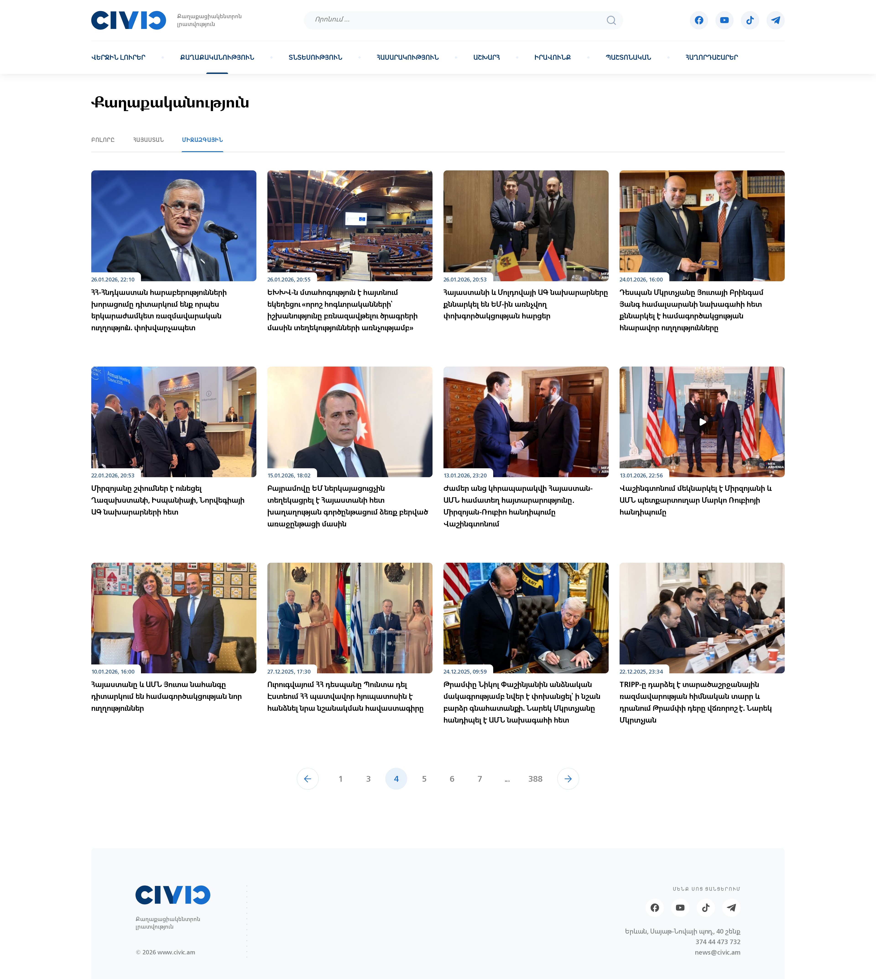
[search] (611, 20)
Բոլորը (103, 140)
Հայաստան (148, 140)
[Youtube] (724, 20)
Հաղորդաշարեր (712, 57)
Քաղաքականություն (217, 57)
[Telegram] (775, 20)
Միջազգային (202, 140)
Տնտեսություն (315, 57)
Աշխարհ (486, 57)
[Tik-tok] (750, 20)
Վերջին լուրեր (118, 57)
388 (535, 778)
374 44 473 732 (718, 942)
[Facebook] (699, 20)
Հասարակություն (408, 57)
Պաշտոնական (628, 57)
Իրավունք (552, 57)
